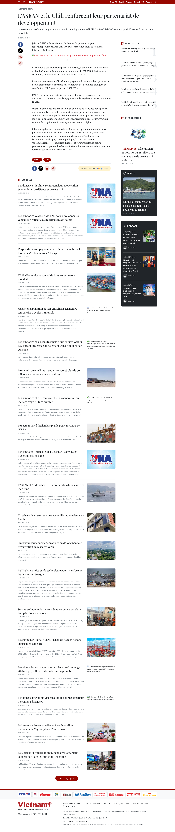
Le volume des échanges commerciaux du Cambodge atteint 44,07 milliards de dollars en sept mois (49, 669)
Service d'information (140, 803)
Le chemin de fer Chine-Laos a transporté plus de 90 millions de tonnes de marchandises (49, 372)
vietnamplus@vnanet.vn (78, 821)
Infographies (133, 118)
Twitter (20, 50)
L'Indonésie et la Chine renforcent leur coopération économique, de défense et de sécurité (48, 187)
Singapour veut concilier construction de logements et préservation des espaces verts (50, 545)
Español (137, 2)
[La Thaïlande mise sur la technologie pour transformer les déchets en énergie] (101, 577)
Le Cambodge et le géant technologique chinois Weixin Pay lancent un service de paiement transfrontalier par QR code (50, 345)
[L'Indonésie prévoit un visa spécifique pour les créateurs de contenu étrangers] (101, 705)
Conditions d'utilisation (91, 803)
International (25, 9)
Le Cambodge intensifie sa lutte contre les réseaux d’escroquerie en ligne (47, 453)
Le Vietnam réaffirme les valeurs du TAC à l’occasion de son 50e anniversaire (138, 90)
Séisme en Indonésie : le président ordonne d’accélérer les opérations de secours (50, 611)
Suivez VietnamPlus (88, 168)
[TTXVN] (24, 794)
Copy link (20, 63)
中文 (142, 2)
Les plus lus (132, 43)
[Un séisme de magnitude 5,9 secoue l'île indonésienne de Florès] (101, 522)
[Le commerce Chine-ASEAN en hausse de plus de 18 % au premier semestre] (101, 647)
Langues (119, 803)
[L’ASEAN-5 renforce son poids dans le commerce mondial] (101, 282)
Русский (149, 2)
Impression (20, 56)
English (121, 2)
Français (129, 2)
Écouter (131, 248)
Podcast (132, 226)
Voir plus (27, 179)
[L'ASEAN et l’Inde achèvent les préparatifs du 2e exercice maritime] (101, 492)
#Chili (47, 159)
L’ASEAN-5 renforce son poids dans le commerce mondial (46, 277)
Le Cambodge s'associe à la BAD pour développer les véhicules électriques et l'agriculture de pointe (48, 218)
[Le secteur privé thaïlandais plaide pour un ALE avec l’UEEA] (101, 433)
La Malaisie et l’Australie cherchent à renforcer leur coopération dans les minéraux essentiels (48, 754)
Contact (75, 806)
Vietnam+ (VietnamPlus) (37, 2)
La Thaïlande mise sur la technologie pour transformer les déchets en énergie (50, 572)
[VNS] (82, 794)
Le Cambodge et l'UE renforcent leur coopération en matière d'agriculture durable (48, 400)
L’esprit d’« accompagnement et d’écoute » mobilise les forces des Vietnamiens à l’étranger (50, 251)
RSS (104, 803)
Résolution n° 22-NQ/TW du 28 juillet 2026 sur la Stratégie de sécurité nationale (138, 154)
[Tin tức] (45, 794)
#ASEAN (37, 159)
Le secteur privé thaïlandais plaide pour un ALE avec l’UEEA (49, 427)
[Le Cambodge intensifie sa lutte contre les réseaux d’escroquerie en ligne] (101, 459)
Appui (111, 803)
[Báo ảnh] (133, 794)
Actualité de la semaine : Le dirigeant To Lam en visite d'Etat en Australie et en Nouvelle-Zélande (132, 264)
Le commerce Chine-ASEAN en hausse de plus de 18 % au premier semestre (49, 641)
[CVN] (100, 794)
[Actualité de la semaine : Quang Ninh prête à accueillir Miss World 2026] (149, 290)
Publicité (66, 806)
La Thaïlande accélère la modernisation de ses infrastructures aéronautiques (138, 103)
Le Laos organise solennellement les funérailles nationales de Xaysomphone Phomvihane (45, 727)
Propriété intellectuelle (71, 803)
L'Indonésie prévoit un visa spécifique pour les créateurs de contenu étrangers (51, 699)
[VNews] (35, 794)
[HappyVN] (149, 794)
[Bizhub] (66, 794)
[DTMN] (116, 794)
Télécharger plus (67, 778)
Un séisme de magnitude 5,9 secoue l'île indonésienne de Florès (51, 517)
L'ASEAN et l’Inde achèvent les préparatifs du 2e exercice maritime (51, 487)
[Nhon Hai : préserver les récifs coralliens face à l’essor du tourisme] (139, 188)
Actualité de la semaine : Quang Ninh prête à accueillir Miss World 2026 (132, 291)
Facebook (20, 44)
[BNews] (56, 794)
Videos (131, 173)
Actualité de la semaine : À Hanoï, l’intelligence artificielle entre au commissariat (131, 237)
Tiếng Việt (113, 2)
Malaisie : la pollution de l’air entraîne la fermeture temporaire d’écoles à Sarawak (47, 310)
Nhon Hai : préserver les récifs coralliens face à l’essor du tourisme (137, 205)
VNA (127, 803)
